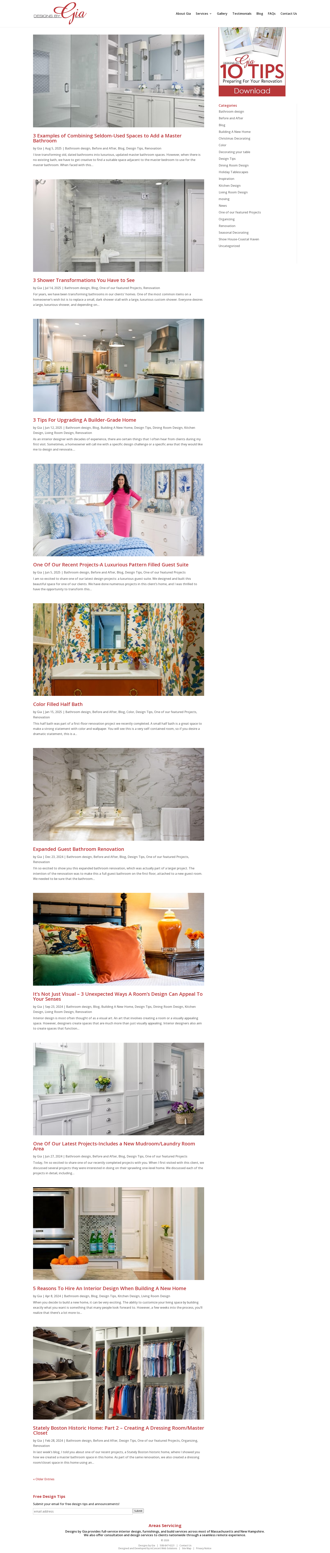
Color (130, 712)
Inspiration (226, 179)
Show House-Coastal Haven (239, 239)
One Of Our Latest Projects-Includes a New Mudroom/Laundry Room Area (114, 1146)
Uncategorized (229, 246)
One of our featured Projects (120, 288)
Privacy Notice (203, 1548)
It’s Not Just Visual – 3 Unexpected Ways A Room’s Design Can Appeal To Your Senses (118, 996)
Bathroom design (77, 148)
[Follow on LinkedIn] (222, 1504)
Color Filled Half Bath (58, 704)
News (223, 206)
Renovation (153, 148)
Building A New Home (117, 428)
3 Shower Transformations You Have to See (84, 280)
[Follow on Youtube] (246, 1504)
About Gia (183, 14)
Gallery (222, 14)
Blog (259, 14)
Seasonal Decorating (234, 232)
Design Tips (134, 148)
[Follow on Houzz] (239, 1505)
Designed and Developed (132, 1548)
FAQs (272, 14)
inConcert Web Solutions (163, 1548)
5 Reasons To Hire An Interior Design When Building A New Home (109, 1288)
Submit (138, 1511)
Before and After (104, 148)
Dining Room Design (168, 428)
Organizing (189, 1440)
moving (224, 199)
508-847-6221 (167, 1545)
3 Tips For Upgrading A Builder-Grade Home (84, 419)
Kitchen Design (129, 1296)
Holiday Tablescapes (233, 172)
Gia (39, 148)
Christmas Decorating (234, 138)
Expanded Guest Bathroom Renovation (78, 849)
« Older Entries (43, 1479)
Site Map (186, 1548)
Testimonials (242, 14)
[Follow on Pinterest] (230, 1504)
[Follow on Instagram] (255, 1504)
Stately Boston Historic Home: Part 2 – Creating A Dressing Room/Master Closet (118, 1430)
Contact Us (289, 14)
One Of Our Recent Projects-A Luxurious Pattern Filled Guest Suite (110, 564)
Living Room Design (59, 433)
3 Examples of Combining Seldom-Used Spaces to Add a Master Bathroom (107, 138)
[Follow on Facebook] (214, 1504)
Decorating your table (234, 152)
